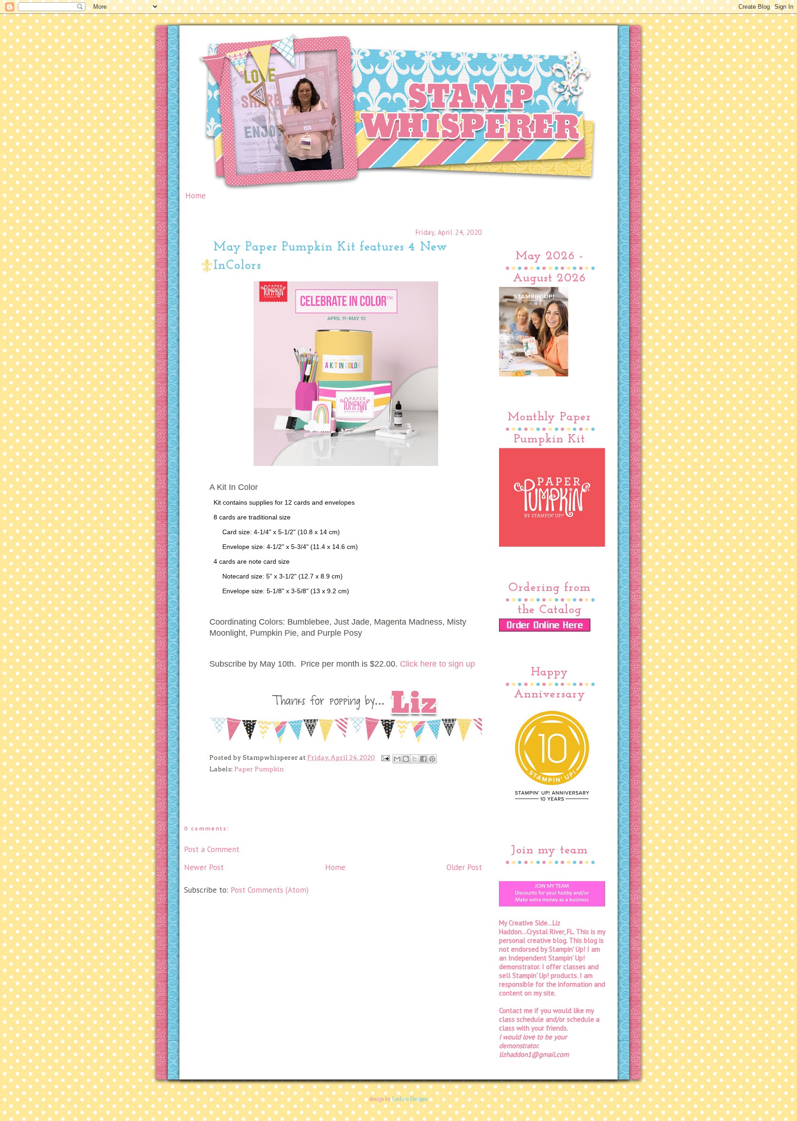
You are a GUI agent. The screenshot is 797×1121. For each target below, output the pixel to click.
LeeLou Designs (410, 1099)
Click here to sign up (437, 663)
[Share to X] (414, 758)
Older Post (464, 867)
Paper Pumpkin (259, 769)
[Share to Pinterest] (432, 758)
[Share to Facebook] (423, 758)
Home (195, 196)
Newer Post (204, 867)
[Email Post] (384, 757)
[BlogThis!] (405, 758)
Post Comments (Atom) (270, 890)
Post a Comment (211, 849)
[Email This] (397, 758)
